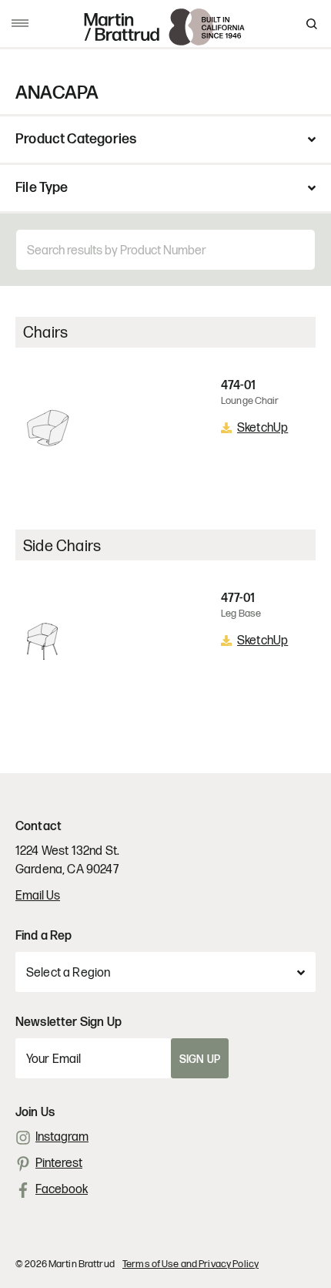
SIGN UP (199, 1059)
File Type (42, 188)
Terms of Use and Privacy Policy (190, 1264)
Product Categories (75, 139)
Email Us (37, 896)
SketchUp (262, 428)
